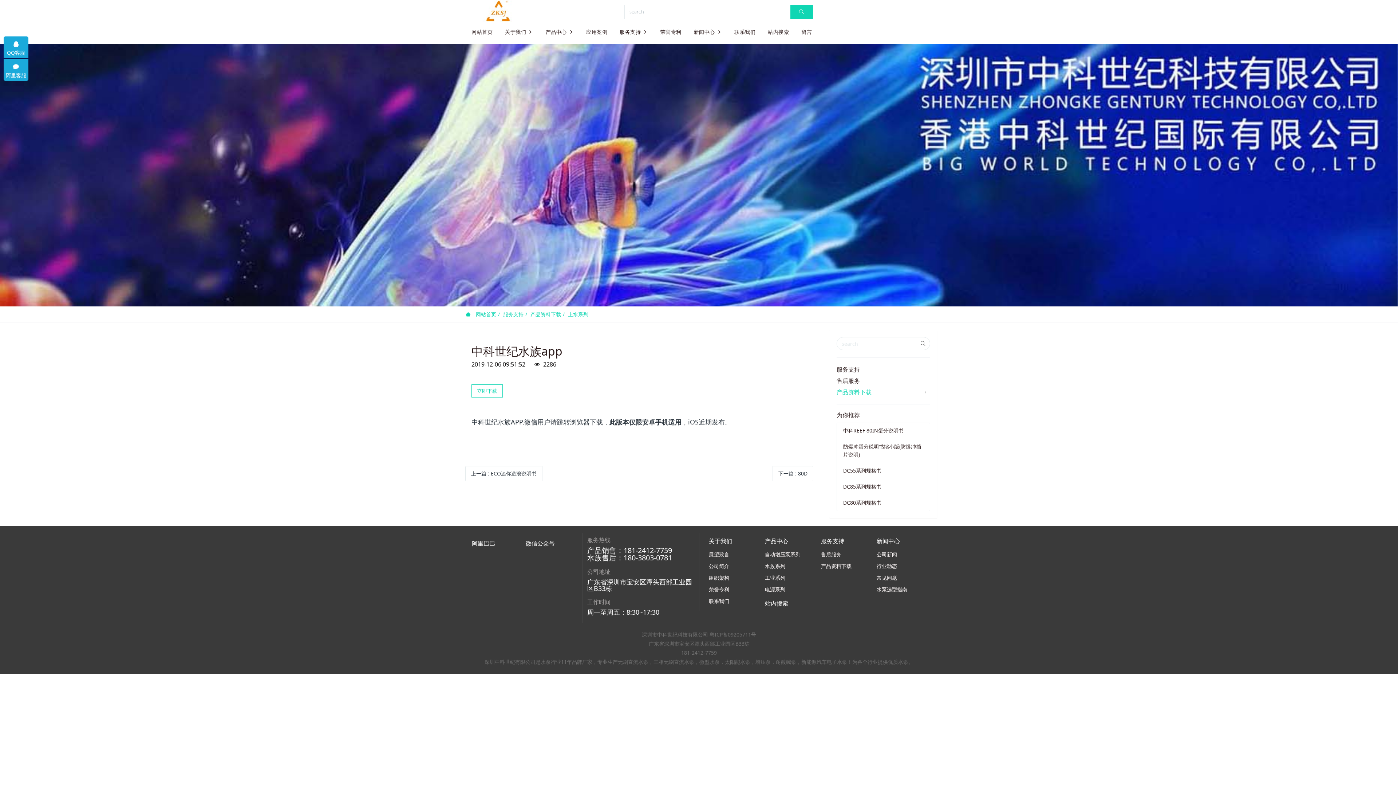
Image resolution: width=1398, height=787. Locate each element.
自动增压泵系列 (783, 554)
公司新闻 (887, 554)
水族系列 (775, 566)
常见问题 (887, 577)
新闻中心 (704, 31)
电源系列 (775, 589)
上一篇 (504, 473)
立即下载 (487, 390)
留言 (806, 31)
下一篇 (792, 473)
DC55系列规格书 (862, 470)
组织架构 (719, 577)
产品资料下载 (545, 314)
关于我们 (515, 31)
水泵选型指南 (892, 589)
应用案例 (596, 31)
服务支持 (630, 31)
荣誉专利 (671, 31)
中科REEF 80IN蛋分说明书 (873, 430)
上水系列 (578, 314)
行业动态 (887, 566)
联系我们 (744, 31)
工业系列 (775, 577)
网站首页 (482, 31)
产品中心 (556, 31)
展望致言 (719, 554)
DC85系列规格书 (862, 486)
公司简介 (719, 566)
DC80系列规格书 (862, 502)
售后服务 (848, 381)
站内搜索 (778, 31)
